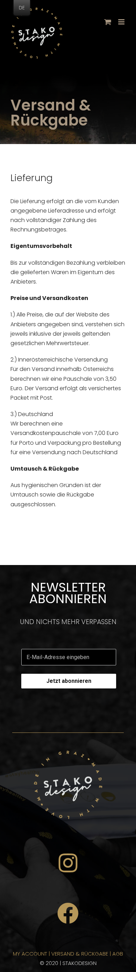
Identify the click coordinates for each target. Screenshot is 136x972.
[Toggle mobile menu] (122, 22)
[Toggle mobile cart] (107, 22)
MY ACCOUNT (30, 953)
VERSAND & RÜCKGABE (79, 953)
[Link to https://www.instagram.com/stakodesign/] (67, 863)
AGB (117, 953)
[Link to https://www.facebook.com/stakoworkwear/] (67, 913)
